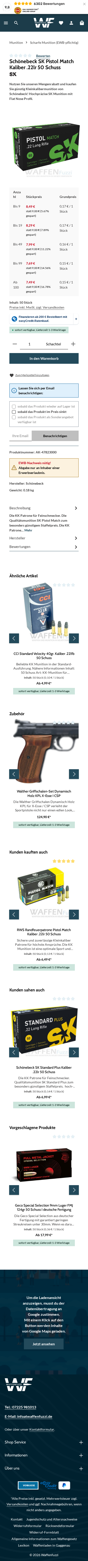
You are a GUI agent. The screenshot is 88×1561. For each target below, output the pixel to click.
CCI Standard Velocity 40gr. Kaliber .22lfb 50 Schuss (44, 656)
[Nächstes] (74, 638)
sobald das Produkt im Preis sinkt (42, 412)
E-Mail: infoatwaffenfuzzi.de (28, 1416)
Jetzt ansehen (44, 1344)
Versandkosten (17, 1504)
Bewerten (43, 56)
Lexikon (23, 1545)
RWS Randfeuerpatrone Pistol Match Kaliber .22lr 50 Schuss (44, 932)
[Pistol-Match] (45, 146)
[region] (46, 146)
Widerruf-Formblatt (44, 1532)
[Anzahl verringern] (14, 344)
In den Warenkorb (44, 358)
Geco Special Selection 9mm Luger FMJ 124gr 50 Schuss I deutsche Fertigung (44, 1207)
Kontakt (17, 1519)
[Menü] (6, 22)
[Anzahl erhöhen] (73, 344)
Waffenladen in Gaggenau (51, 1545)
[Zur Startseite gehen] (44, 22)
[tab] (44, 519)
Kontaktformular (41, 1429)
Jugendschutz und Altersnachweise (51, 1519)
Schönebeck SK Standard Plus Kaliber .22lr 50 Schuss (44, 1069)
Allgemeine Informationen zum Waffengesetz (44, 1539)
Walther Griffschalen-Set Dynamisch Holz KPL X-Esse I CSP (44, 793)
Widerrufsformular (28, 1526)
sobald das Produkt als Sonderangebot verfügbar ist (45, 419)
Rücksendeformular (60, 1526)
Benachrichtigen (55, 436)
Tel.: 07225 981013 (20, 1407)
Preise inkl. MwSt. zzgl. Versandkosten (36, 307)
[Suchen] (16, 22)
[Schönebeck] (44, 74)
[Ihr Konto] (71, 22)
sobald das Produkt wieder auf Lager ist (46, 406)
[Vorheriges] (14, 638)
